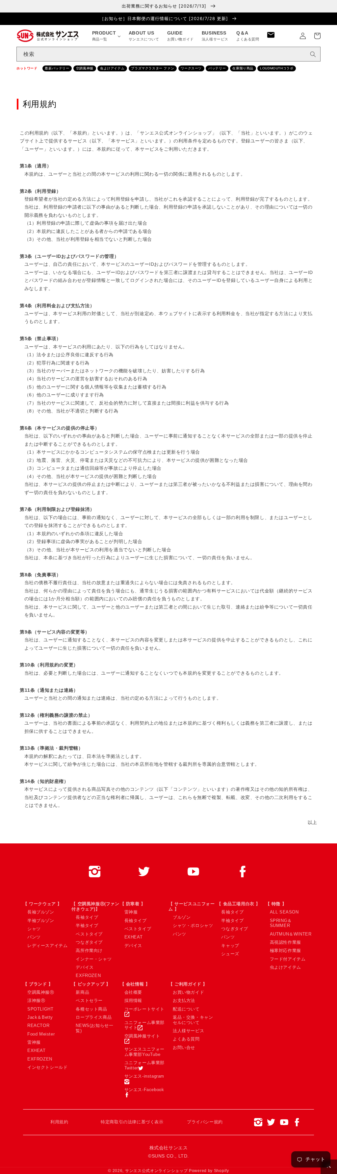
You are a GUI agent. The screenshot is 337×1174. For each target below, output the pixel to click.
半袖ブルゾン (40, 920)
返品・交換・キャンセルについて (193, 1020)
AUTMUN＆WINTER (291, 934)
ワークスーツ (191, 68)
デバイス (84, 967)
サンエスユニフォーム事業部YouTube (144, 1052)
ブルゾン (182, 917)
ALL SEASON (284, 912)
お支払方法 (184, 1000)
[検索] (313, 54)
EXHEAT (133, 937)
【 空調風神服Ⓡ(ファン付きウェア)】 (95, 906)
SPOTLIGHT (40, 1009)
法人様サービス (188, 1030)
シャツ (34, 928)
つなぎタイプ (89, 942)
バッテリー (217, 68)
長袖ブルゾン (40, 912)
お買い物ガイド (188, 992)
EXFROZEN (88, 975)
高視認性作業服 (285, 942)
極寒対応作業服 (285, 950)
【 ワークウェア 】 (42, 903)
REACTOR (38, 1025)
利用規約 (59, 1121)
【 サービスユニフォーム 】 (191, 906)
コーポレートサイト (144, 1009)
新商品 (82, 992)
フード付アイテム (288, 959)
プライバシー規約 (205, 1121)
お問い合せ (184, 1047)
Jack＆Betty (40, 1017)
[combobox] (168, 54)
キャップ (230, 945)
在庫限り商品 (242, 68)
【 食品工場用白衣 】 (238, 903)
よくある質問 (186, 1039)
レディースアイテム (47, 945)
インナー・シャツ (94, 959)
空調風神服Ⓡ (40, 992)
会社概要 (133, 992)
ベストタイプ (89, 934)
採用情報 (133, 1000)
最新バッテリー (57, 68)
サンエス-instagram (144, 1076)
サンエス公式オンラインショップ (156, 1170)
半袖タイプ (87, 925)
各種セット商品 (91, 1009)
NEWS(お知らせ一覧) (94, 1028)
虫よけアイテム (112, 68)
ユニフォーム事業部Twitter (144, 1065)
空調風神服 (84, 68)
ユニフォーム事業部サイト (144, 1025)
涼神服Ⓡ (36, 1000)
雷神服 (131, 912)
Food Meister (41, 1034)
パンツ (34, 937)
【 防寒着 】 (132, 903)
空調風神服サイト (142, 1036)
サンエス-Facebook (144, 1089)
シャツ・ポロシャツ (193, 925)
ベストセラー (89, 1000)
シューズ (230, 953)
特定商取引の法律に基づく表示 (132, 1121)
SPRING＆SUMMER (281, 923)
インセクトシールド (47, 1067)
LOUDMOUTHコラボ (276, 68)
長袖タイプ (87, 917)
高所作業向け (89, 950)
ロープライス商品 (94, 1017)
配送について (186, 1009)
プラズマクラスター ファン (152, 68)
